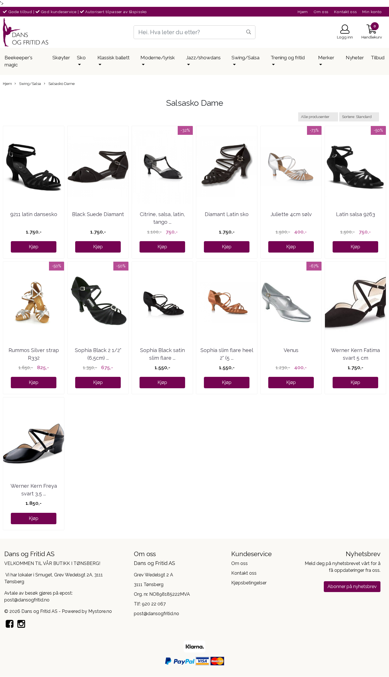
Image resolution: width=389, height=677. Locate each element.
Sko (81, 57)
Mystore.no (100, 611)
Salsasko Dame (61, 84)
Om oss (321, 11)
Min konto (372, 11)
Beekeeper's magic (18, 61)
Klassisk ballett (113, 57)
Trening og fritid (288, 57)
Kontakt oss (345, 11)
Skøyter (61, 57)
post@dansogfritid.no (156, 613)
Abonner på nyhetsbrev (352, 586)
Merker (326, 57)
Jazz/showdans (203, 57)
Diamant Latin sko (227, 214)
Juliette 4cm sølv (291, 214)
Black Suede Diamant (98, 214)
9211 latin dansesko (33, 214)
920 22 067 (154, 604)
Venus (291, 350)
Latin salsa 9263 (355, 214)
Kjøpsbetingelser (249, 582)
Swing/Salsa (245, 57)
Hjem (303, 11)
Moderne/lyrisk (157, 57)
